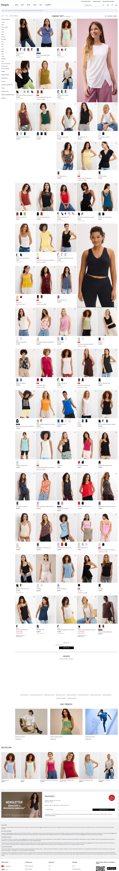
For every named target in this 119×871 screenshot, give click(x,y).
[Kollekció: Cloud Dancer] (31, 716)
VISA (7, 863)
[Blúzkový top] (25, 272)
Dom (50, 869)
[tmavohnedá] (99, 619)
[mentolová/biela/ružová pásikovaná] (86, 536)
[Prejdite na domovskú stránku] (8, 5)
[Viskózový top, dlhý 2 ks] (66, 355)
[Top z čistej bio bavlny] (46, 355)
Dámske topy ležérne (72, 692)
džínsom (90, 837)
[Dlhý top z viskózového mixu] (107, 355)
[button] (35, 154)
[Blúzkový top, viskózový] (25, 355)
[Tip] (72, 10)
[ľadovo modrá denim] (58, 577)
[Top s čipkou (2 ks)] (46, 601)
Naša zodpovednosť (76, 863)
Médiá (73, 866)
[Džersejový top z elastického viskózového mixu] (107, 478)
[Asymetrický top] (66, 314)
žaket (112, 827)
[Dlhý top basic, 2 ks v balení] (66, 68)
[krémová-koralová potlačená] (37, 495)
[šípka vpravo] (116, 761)
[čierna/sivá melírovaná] (21, 247)
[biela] (58, 126)
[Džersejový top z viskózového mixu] (46, 519)
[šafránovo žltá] (17, 289)
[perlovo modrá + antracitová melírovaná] (24, 44)
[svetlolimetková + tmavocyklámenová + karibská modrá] (24, 85)
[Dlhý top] (87, 396)
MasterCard (8, 860)
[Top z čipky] (46, 560)
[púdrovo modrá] (41, 577)
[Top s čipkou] (46, 109)
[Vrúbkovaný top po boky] (25, 189)
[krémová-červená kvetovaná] (37, 331)
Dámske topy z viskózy (60, 688)
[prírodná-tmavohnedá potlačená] (99, 495)
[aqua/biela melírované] (17, 454)
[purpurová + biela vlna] (62, 247)
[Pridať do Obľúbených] (34, 13)
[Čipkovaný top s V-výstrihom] (66, 478)
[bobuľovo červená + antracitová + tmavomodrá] (32, 85)
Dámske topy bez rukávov (95, 688)
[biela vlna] (17, 331)
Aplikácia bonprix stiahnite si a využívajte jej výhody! (105, 857)
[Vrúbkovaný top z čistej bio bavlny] (87, 148)
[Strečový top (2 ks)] (25, 26)
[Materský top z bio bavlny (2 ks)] (25, 560)
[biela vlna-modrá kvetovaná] (21, 372)
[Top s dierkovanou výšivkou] (66, 109)
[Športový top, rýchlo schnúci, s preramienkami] (25, 396)
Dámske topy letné (24, 688)
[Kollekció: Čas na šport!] (101, 716)
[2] (24, 81)
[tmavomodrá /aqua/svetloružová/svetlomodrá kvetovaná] (58, 289)
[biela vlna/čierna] (41, 413)
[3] (26, 81)
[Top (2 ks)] (66, 26)
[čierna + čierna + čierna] (17, 85)
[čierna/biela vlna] (58, 247)
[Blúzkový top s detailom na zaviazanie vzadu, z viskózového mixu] (107, 519)
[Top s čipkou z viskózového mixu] (46, 189)
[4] (27, 81)
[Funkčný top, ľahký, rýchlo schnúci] (66, 519)
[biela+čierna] (103, 413)
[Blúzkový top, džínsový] (66, 560)
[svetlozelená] (79, 331)
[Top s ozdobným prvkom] (87, 437)
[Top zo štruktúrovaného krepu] (87, 355)
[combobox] (93, 5)
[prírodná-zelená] (37, 85)
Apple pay (8, 870)
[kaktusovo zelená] (24, 206)
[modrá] (37, 44)
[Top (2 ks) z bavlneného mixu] (25, 601)
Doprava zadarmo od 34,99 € (108, 1)
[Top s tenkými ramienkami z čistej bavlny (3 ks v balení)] (25, 68)
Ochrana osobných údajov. (50, 809)
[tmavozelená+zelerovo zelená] (62, 85)
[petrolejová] (82, 413)
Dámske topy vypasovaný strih (36, 688)
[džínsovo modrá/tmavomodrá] (37, 619)
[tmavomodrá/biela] (32, 44)
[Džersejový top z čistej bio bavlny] (107, 189)
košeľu (83, 828)
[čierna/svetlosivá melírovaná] (58, 85)
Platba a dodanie (4, 856)
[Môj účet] (108, 5)
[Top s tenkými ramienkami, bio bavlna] (87, 314)
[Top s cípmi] (87, 560)
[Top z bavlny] (66, 437)
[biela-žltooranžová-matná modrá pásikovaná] (82, 536)
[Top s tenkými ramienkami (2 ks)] (25, 230)
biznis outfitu (9, 827)
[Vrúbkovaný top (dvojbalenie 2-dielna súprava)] (87, 601)
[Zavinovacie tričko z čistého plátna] (107, 601)
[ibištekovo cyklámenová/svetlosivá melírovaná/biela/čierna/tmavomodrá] (66, 206)
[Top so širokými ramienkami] (107, 109)
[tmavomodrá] (45, 126)
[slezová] (58, 331)
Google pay (8, 866)
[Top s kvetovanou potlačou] (25, 478)
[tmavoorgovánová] (62, 495)
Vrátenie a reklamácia (29, 866)
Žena (50, 860)
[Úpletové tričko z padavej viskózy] (107, 437)
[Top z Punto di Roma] (107, 148)
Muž (49, 863)
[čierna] (17, 44)
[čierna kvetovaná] (58, 165)
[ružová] (69, 413)
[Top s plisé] (46, 272)
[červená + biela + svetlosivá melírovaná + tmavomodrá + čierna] (58, 206)
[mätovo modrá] (21, 126)
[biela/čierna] (82, 206)
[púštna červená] (17, 206)
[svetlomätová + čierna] (58, 44)
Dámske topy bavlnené (71, 688)
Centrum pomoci (28, 856)
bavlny (41, 821)
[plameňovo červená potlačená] (62, 536)
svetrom (24, 833)
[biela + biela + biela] (21, 85)
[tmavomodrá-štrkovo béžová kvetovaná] (17, 372)
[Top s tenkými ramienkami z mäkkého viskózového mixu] (46, 314)
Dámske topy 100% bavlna (83, 688)
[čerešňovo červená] (41, 85)
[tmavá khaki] (41, 289)
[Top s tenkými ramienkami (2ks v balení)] (87, 189)
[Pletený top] (107, 314)
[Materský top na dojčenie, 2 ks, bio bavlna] (66, 601)
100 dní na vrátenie (97, 1)
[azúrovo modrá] (58, 413)
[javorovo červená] (21, 289)
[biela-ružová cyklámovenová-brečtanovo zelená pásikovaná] (79, 536)
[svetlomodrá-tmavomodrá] (66, 85)
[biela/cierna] (66, 44)
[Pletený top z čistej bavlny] (25, 314)
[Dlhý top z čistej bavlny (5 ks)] (66, 189)
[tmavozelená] (37, 126)
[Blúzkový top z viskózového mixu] (87, 478)
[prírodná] (103, 331)
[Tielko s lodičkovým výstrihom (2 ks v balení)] (46, 396)
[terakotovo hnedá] (17, 126)
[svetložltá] (79, 165)
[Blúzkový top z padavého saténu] (46, 26)
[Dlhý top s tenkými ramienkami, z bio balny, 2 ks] (107, 396)
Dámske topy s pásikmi (61, 692)
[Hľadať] (103, 5)
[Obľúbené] (112, 5)
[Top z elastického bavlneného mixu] (46, 68)
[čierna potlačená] (66, 536)
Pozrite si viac (18, 732)
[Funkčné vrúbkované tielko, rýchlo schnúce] (46, 437)
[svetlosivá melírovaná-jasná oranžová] (37, 413)
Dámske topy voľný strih (49, 688)
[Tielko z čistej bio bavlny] (87, 519)
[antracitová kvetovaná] (17, 495)
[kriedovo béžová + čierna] (21, 577)
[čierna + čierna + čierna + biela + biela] (62, 206)
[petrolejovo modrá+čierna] (107, 413)
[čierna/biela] (21, 44)
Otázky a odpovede (29, 860)
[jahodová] (41, 206)
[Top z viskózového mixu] (87, 109)
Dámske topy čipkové (107, 688)
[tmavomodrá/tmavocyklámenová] (28, 44)
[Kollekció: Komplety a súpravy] (66, 716)
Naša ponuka (51, 856)
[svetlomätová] (21, 331)
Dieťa (50, 866)
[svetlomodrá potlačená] (58, 536)
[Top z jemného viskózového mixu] (25, 109)
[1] (23, 81)
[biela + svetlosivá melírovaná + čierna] (28, 85)
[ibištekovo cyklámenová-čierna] (62, 44)
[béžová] (17, 536)
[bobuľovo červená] (37, 372)
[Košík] (116, 5)
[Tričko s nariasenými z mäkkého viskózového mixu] (46, 478)
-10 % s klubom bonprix (86, 1)
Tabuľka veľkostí (28, 869)
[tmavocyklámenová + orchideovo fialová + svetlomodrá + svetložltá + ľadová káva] (73, 206)
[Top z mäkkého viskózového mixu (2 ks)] (66, 230)
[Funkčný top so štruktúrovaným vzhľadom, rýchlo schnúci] (46, 230)
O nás (73, 860)
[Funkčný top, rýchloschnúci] (25, 437)
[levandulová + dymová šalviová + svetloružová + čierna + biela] (69, 206)
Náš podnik (74, 856)
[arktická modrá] (62, 331)
